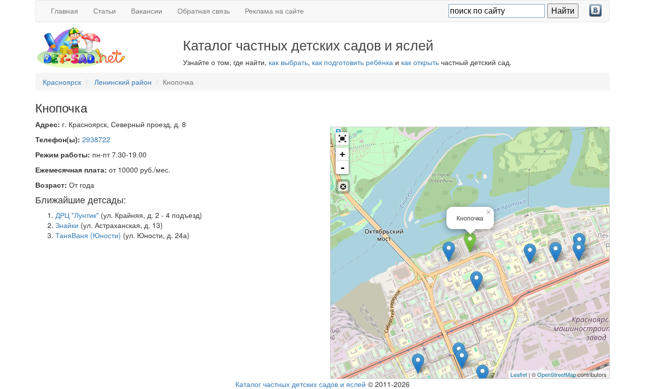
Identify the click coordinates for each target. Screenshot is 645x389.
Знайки (67, 225)
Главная (64, 11)
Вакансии (146, 11)
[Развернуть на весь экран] (342, 138)
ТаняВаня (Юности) (88, 235)
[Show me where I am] (343, 186)
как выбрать (288, 62)
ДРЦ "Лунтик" (77, 215)
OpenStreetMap (556, 374)
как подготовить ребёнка (352, 62)
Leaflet (518, 374)
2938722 (96, 139)
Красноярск (62, 82)
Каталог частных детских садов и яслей (300, 384)
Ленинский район (123, 82)
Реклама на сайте (274, 11)
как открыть (420, 62)
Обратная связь (203, 11)
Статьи (104, 11)
